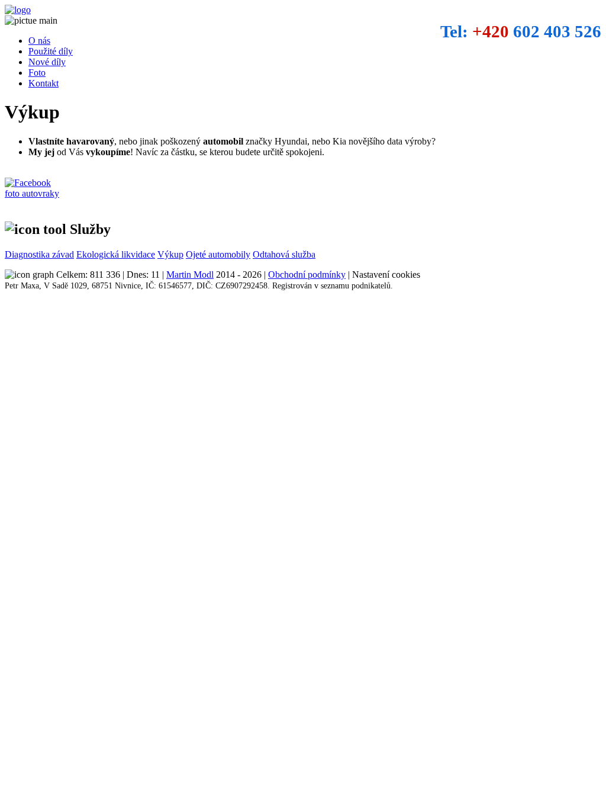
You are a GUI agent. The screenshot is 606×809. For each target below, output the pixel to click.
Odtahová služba (284, 254)
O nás (39, 41)
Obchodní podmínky (307, 274)
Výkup (170, 254)
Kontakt (43, 83)
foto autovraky (32, 193)
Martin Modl (190, 274)
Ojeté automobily (218, 254)
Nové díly (47, 62)
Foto (37, 73)
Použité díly (50, 51)
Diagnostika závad (39, 254)
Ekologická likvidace (115, 254)
